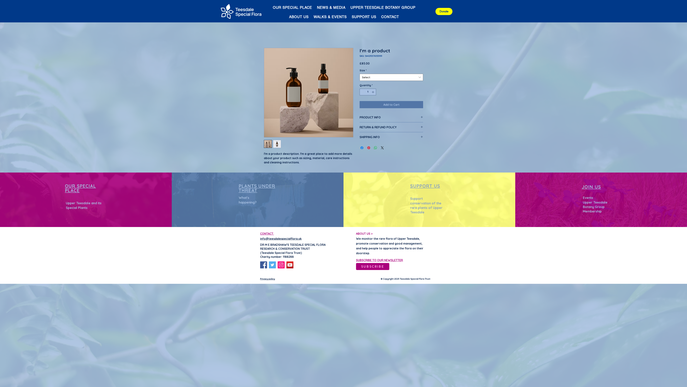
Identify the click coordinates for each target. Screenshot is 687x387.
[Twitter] (272, 265)
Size (363, 70)
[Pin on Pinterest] (369, 148)
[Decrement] (362, 92)
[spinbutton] (368, 92)
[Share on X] (382, 148)
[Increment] (373, 92)
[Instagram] (281, 265)
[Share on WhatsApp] (375, 148)
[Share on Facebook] (362, 148)
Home (268, 35)
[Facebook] (263, 265)
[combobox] (391, 77)
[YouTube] (289, 265)
